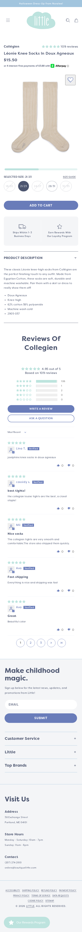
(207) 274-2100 (13, 862)
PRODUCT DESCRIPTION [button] (23, 258)
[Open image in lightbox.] (41, 118)
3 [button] (41, 643)
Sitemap (49, 900)
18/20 (9, 186)
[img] (17, 443)
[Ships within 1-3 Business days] (22, 231)
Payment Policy (67, 890)
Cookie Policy (35, 900)
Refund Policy (49, 890)
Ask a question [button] (41, 418)
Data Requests (60, 895)
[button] (68, 20)
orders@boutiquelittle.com (20, 867)
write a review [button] (40, 408)
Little (30, 906)
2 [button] (31, 643)
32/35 (66, 186)
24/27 (37, 186)
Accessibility (13, 890)
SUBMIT (40, 718)
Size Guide (69, 176)
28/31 (51, 186)
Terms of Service (41, 895)
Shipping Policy (30, 890)
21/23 (23, 186)
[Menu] (8, 20)
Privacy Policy (21, 895)
